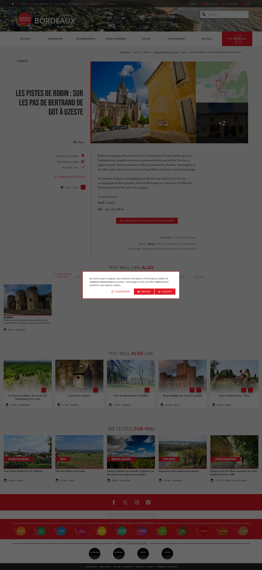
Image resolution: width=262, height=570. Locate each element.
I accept (167, 291)
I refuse (146, 291)
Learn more (122, 291)
